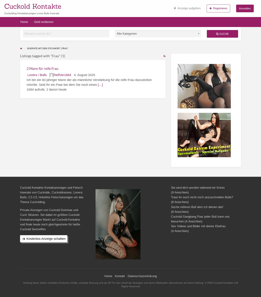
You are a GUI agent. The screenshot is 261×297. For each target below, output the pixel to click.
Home (24, 21)
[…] (100, 85)
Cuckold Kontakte (32, 6)
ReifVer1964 (62, 75)
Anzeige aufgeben (189, 8)
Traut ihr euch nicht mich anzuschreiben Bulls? (202, 197)
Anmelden (245, 8)
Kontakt (120, 276)
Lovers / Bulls (37, 75)
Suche (224, 33)
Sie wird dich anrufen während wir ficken (198, 187)
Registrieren (220, 8)
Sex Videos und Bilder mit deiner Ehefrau (198, 226)
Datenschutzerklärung (142, 276)
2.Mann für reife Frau (42, 68)
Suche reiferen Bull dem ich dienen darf (197, 207)
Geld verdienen (43, 21)
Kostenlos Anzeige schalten (46, 239)
